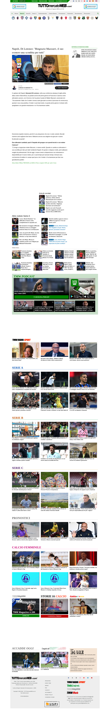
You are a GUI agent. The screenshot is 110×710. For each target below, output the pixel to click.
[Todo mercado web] (92, 1)
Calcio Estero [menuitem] (53, 13)
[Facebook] (73, 1)
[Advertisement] (84, 114)
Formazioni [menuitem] (62, 13)
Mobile (47, 685)
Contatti (47, 690)
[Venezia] (96, 18)
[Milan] (61, 18)
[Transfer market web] (96, 1)
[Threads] (79, 1)
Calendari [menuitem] (70, 13)
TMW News (51, 1)
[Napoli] (70, 18)
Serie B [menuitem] (28, 13)
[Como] (26, 18)
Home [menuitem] (16, 13)
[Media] (90, 1)
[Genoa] (39, 18)
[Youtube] (84, 1)
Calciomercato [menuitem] (42, 13)
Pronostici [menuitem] (87, 13)
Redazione (48, 680)
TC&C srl (19, 681)
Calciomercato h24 (61, 1)
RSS (46, 687)
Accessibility (48, 692)
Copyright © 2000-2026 (18, 691)
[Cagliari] (22, 18)
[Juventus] (48, 18)
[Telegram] (87, 1)
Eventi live (22, 1)
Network (15, 1)
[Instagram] (82, 1)
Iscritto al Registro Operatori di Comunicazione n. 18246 (24, 688)
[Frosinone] (35, 18)
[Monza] (66, 18)
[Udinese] (92, 18)
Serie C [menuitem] (34, 13)
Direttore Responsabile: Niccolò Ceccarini (24, 684)
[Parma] (74, 18)
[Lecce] (57, 18)
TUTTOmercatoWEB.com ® (30, 691)
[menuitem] (12, 13)
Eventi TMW (48, 683)
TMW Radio (35, 1)
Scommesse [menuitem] (78, 13)
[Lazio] (53, 18)
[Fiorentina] (31, 18)
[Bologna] (18, 18)
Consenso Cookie (49, 697)
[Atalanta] (13, 18)
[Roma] (79, 18)
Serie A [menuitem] (22, 13)
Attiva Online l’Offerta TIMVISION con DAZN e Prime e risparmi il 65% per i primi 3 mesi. (34, 163)
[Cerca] (98, 13)
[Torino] (88, 18)
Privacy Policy (49, 694)
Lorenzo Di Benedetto (25, 87)
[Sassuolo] (83, 18)
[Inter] (44, 18)
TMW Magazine (43, 1)
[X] (76, 1)
